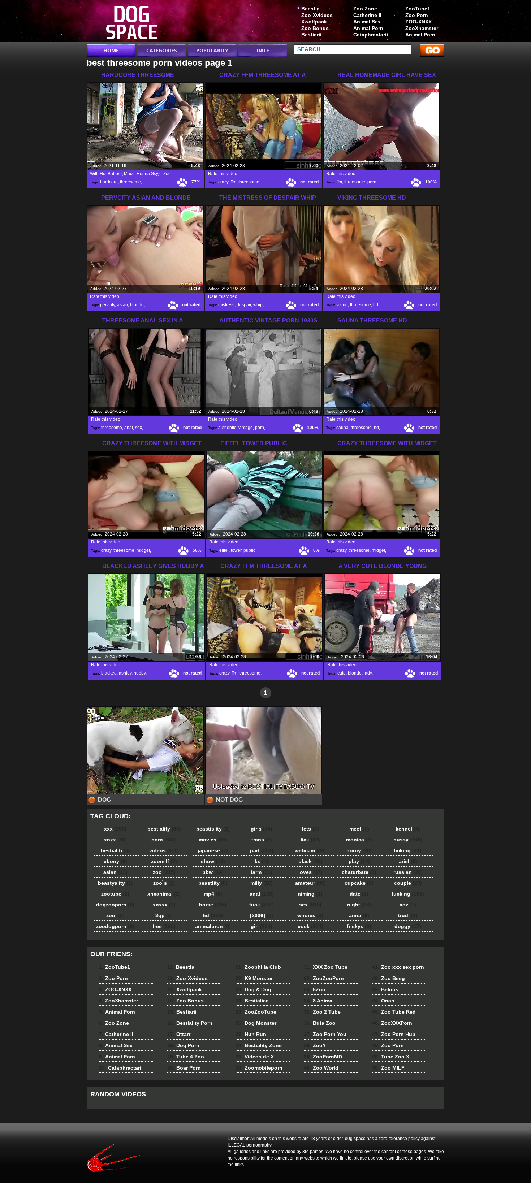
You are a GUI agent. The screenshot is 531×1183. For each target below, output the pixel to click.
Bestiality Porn (189, 1023)
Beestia (310, 9)
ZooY (315, 1045)
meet (359, 829)
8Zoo (314, 989)
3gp (164, 915)
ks (261, 861)
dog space (132, 23)
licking (408, 850)
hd (375, 304)
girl (261, 926)
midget (143, 550)
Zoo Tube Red (394, 1012)
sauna (342, 427)
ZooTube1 (417, 9)
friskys (359, 926)
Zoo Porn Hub (393, 1034)
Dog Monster (256, 1023)
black (310, 861)
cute (341, 673)
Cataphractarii (370, 35)
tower (236, 550)
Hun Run (251, 1034)
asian (122, 304)
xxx (115, 829)
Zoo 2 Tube (322, 1012)
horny (359, 850)
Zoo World (321, 1068)
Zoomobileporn (259, 1068)
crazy (223, 182)
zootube (115, 894)
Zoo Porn (416, 15)
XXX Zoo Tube (325, 967)
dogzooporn (115, 904)
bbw (213, 872)
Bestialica (252, 1001)
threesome (130, 182)
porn (371, 182)
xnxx (115, 839)
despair (244, 304)
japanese (213, 850)
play (359, 861)
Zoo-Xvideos (317, 15)
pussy (407, 839)
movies (213, 839)
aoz (408, 904)
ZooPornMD (323, 1057)
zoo (164, 872)
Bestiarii (311, 35)
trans (261, 839)
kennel (408, 829)
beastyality (115, 883)
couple (408, 883)
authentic (227, 427)
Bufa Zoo (320, 1023)
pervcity (107, 304)
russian (408, 872)
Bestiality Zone (259, 1045)
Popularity (212, 50)
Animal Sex (367, 22)
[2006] (261, 915)
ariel (408, 861)
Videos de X (255, 1057)
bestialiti (115, 850)
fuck (261, 904)
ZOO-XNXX (418, 22)
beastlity (213, 883)
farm (261, 872)
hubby (140, 673)
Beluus (385, 989)
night (359, 904)
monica (359, 839)
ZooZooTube (256, 1012)
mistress (226, 304)
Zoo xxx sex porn (398, 967)
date (359, 894)
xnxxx (164, 904)
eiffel (224, 550)
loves (310, 872)
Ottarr (178, 1034)
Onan (383, 1001)
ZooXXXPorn (392, 1023)
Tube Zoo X (390, 1057)
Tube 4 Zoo (185, 1057)
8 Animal (319, 1001)
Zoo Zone (365, 9)
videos (164, 850)
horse (212, 904)
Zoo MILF (388, 1068)
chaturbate (359, 872)
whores (310, 915)
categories (161, 50)
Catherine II (367, 15)
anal (128, 427)
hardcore (109, 182)
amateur (310, 883)
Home (111, 50)
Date (262, 50)
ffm (233, 182)
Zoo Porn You (325, 1034)
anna (359, 915)
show (213, 861)
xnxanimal (164, 894)
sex (138, 427)
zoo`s (164, 883)
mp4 (213, 894)
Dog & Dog (253, 989)
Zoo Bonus (315, 28)
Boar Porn (184, 1068)
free (164, 926)
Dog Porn (183, 1045)
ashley (125, 673)
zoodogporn (115, 926)
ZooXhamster (421, 28)
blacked (109, 673)
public (249, 550)
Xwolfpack (314, 22)
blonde (137, 304)
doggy (407, 926)
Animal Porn (420, 35)
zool (115, 915)
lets (310, 829)
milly (261, 883)
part (261, 850)
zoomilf (164, 861)
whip (258, 304)
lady (368, 673)
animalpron (213, 926)
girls (261, 829)
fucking (408, 894)
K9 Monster (254, 978)
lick (310, 839)
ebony (115, 861)
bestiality (164, 829)
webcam (310, 850)
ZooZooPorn (324, 978)
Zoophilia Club (258, 967)
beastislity (213, 829)
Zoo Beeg (388, 978)
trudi (408, 915)
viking (342, 304)
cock (310, 926)
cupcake (359, 883)
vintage (245, 427)
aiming (310, 894)
